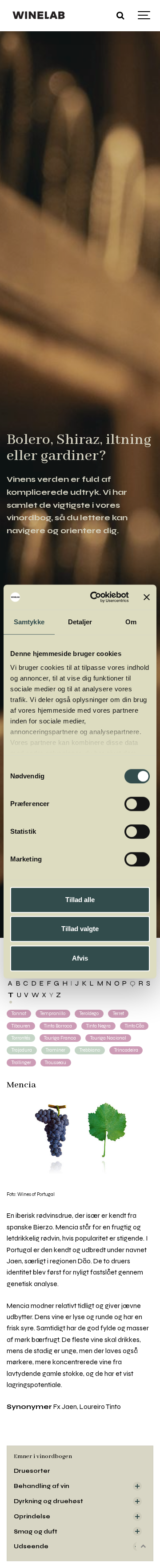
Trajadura (22, 1050)
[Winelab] (40, 15)
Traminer (55, 1050)
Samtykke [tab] (29, 622)
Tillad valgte (80, 928)
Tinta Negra (98, 1026)
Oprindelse (32, 1516)
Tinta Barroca (58, 1026)
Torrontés (21, 1038)
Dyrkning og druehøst (48, 1501)
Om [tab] (130, 622)
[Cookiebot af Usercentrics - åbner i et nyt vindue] (94, 597)
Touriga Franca (60, 1038)
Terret (118, 1013)
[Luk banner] (147, 597)
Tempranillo (52, 1013)
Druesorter (32, 1470)
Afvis (80, 958)
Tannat (19, 1013)
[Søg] (120, 15)
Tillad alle (80, 899)
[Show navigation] (144, 15)
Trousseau (55, 1063)
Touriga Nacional (108, 1038)
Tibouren (21, 1026)
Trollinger (21, 1063)
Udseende (31, 1546)
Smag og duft (35, 1531)
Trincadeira (126, 1050)
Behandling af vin (41, 1486)
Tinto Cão (134, 1026)
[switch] (137, 804)
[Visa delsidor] (137, 1486)
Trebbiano (90, 1050)
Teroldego (89, 1013)
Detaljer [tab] (80, 622)
